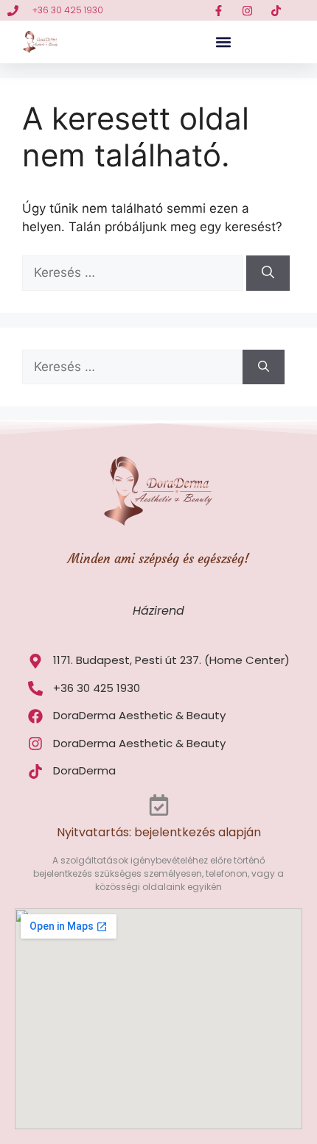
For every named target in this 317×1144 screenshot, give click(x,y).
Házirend (158, 610)
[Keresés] (268, 273)
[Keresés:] (134, 272)
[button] (223, 42)
